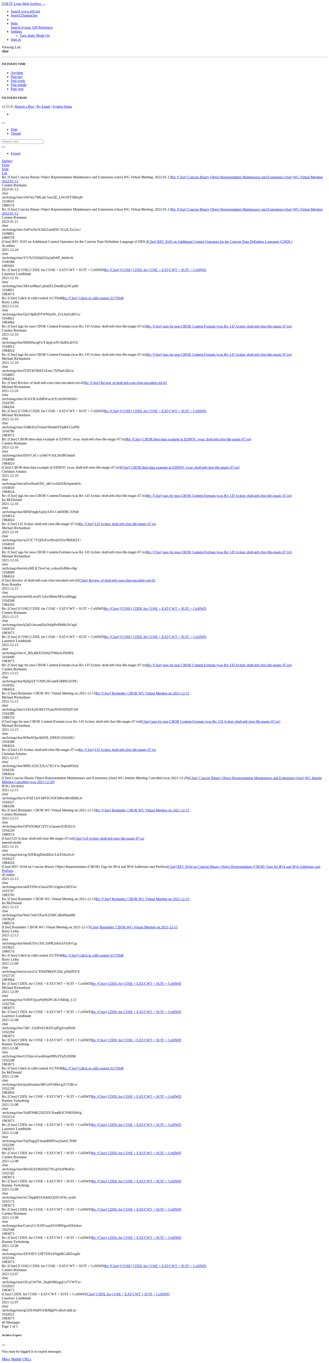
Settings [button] (16, 31)
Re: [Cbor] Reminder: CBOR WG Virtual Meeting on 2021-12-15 (142, 693)
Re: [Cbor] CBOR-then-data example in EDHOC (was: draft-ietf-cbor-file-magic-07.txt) (188, 439)
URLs (26, 1359)
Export (15, 153)
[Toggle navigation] (43, 5)
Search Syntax (21, 27)
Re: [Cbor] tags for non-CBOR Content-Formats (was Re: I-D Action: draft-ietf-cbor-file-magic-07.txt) (219, 326)
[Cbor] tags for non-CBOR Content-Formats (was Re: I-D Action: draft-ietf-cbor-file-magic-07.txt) (210, 721)
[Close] (3, 1345)
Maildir (16, 1359)
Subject (7, 161)
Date (14, 129)
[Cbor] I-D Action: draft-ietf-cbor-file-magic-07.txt (108, 838)
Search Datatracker (24, 15)
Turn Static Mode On (35, 35)
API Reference (42, 27)
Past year (17, 89)
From (5, 165)
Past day (17, 77)
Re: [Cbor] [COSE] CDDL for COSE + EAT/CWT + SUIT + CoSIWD (155, 270)
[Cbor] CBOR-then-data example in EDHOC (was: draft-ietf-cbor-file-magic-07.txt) (180, 467)
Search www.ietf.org (25, 11)
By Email (43, 106)
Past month (18, 85)
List (4, 173)
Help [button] (14, 23)
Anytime (17, 73)
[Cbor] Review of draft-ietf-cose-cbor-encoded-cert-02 (117, 580)
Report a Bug (24, 106)
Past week (18, 81)
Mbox (6, 1359)
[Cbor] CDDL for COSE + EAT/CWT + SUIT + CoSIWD (128, 1294)
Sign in (16, 39)
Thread (16, 133)
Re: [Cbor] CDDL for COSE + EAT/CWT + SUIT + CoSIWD (136, 984)
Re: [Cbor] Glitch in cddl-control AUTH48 (93, 298)
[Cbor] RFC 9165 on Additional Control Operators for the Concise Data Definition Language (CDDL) (219, 242)
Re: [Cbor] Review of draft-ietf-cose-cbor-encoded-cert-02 (125, 383)
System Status (62, 106)
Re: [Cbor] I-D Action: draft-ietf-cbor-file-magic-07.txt (117, 524)
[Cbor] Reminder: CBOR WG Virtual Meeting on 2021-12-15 (134, 927)
